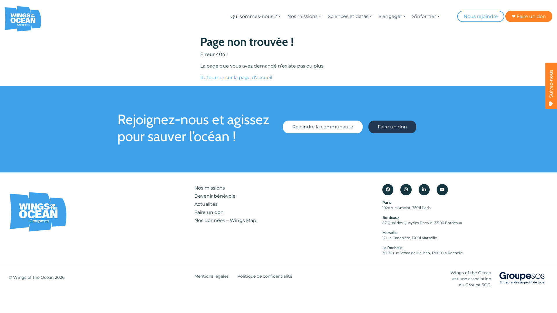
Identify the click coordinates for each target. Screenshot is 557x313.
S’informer (424, 16)
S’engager (390, 16)
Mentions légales (211, 276)
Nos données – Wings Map (225, 220)
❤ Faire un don (529, 16)
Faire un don (392, 127)
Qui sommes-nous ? (253, 16)
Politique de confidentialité (264, 276)
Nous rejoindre (481, 16)
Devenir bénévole (215, 196)
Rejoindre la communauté (322, 127)
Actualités (206, 204)
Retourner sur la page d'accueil (236, 77)
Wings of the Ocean (33, 277)
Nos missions (302, 16)
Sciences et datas (348, 16)
